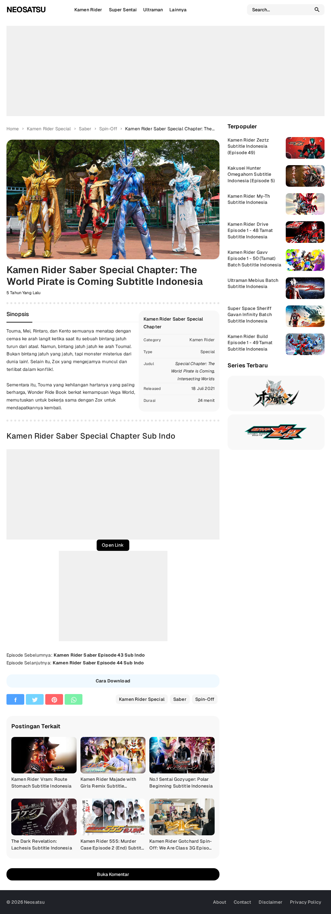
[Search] (317, 9)
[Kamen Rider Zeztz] (276, 432)
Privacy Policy (305, 902)
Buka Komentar (113, 874)
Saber (180, 699)
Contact (242, 902)
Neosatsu (26, 10)
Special (207, 351)
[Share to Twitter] (35, 699)
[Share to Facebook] (15, 699)
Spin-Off (204, 699)
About (220, 902)
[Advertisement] (165, 71)
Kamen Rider (202, 340)
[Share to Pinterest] (54, 699)
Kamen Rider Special (142, 699)
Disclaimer (270, 902)
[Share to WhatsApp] (73, 699)
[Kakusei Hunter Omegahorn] (276, 393)
